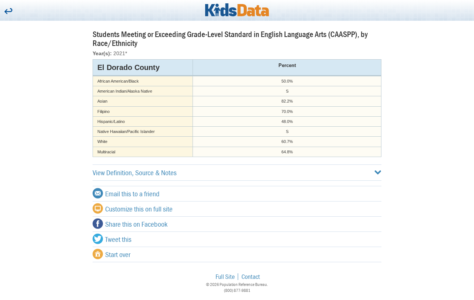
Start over (117, 254)
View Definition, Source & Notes (135, 172)
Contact (250, 276)
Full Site (225, 276)
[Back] (8, 11)
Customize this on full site (139, 208)
